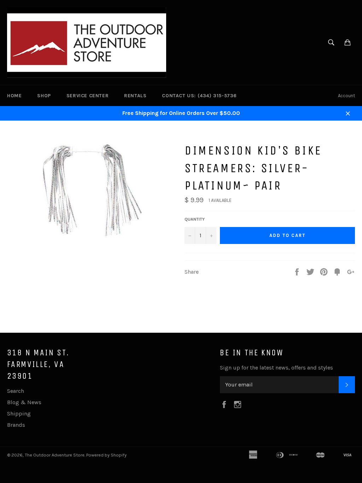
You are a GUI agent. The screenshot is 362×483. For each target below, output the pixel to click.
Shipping (19, 413)
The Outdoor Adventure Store (54, 455)
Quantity (195, 219)
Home (14, 96)
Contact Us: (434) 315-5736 (199, 96)
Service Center (87, 96)
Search (15, 391)
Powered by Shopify (106, 455)
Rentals (135, 96)
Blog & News (24, 402)
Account (346, 95)
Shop (44, 96)
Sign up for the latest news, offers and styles (276, 367)
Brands (16, 424)
